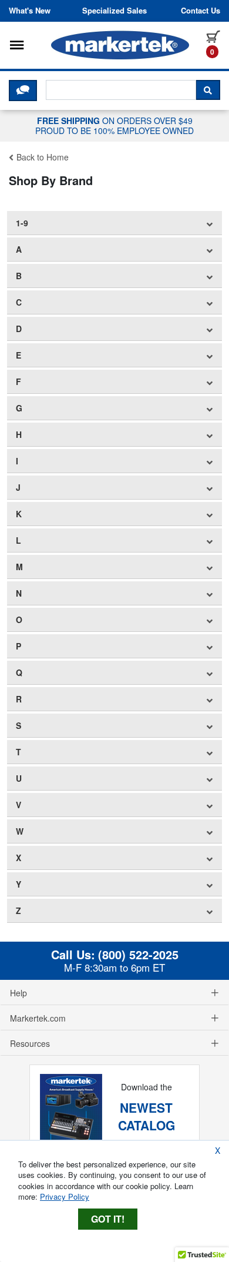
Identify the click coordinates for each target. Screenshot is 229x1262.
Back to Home (41, 157)
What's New (29, 10)
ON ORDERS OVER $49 (114, 125)
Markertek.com (38, 1018)
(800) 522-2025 (138, 955)
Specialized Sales (114, 10)
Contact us (200, 10)
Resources (30, 1043)
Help (18, 993)
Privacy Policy (64, 1196)
